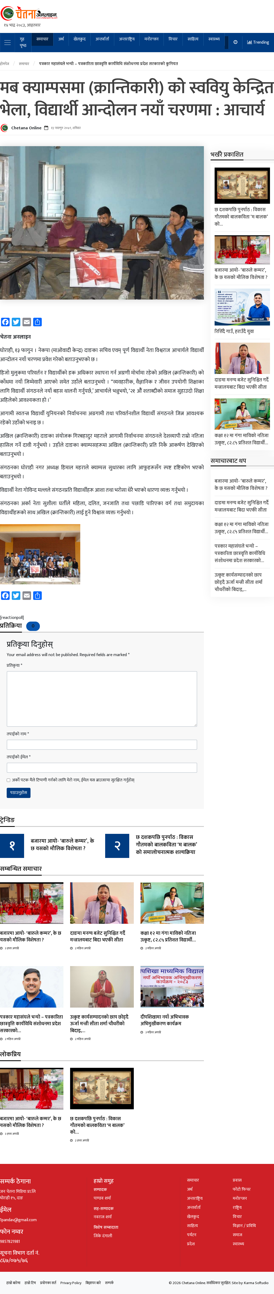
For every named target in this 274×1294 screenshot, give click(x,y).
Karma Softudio (256, 1283)
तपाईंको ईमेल (19, 757)
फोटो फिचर (242, 1189)
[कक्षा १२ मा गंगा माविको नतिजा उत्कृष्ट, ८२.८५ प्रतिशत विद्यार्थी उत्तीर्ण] (172, 902)
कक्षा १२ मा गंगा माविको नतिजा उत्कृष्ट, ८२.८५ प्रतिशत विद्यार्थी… (168, 936)
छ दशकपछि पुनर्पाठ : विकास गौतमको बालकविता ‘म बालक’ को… (97, 1125)
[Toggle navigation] (7, 42)
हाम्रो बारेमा (13, 1283)
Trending (260, 42)
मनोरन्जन (151, 39)
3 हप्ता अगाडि (12, 948)
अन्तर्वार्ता (102, 39)
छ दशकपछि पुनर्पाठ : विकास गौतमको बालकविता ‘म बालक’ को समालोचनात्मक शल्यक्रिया (166, 845)
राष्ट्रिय (237, 1207)
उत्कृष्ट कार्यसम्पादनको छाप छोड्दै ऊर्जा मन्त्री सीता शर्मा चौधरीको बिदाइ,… (99, 1024)
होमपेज (4, 64)
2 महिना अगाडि (82, 948)
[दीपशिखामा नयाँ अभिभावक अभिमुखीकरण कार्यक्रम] (172, 986)
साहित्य (193, 39)
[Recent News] (235, 42)
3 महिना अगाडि (153, 1032)
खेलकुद (80, 39)
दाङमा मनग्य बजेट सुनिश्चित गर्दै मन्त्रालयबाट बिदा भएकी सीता (97, 936)
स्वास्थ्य (214, 39)
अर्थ (61, 39)
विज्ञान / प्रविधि (244, 1225)
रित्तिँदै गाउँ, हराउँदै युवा (234, 332)
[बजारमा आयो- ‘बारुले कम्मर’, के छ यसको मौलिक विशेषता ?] (31, 902)
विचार (173, 39)
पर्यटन (191, 1235)
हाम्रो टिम (30, 1283)
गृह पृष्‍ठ (23, 42)
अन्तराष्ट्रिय (127, 39)
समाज (237, 1235)
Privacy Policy (70, 1283)
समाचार (42, 39)
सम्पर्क (109, 1283)
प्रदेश (191, 1244)
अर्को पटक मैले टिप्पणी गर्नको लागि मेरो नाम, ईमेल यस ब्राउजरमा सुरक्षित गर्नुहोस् (73, 780)
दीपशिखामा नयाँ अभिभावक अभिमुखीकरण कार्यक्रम (164, 1020)
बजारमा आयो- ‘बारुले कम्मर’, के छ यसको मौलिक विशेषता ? (62, 845)
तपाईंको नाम (18, 734)
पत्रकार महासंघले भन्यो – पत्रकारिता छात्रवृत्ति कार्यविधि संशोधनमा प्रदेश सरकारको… (31, 1024)
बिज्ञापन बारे (93, 1283)
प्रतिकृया (14, 666)
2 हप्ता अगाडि (82, 1140)
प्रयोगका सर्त (48, 1283)
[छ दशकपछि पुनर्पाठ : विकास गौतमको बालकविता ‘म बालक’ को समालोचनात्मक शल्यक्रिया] (102, 1088)
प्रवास (237, 1180)
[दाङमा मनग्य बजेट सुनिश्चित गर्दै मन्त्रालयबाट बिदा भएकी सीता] (102, 902)
